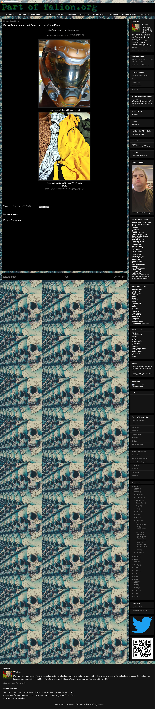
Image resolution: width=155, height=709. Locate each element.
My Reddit (22, 14)
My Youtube (84, 14)
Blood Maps (136, 472)
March (138, 520)
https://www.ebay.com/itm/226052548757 (64, 189)
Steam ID (48, 14)
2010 (136, 593)
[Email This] (40, 207)
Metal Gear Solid (137, 444)
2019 (136, 567)
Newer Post (9, 276)
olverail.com (136, 82)
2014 (136, 582)
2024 (136, 492)
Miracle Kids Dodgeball (139, 462)
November (140, 497)
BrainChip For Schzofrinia (140, 65)
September (140, 503)
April (138, 517)
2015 (136, 579)
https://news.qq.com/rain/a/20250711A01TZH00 (142, 60)
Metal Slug (135, 427)
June (138, 511)
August (138, 506)
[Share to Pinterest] (48, 207)
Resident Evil (136, 434)
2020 (136, 565)
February (139, 550)
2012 (136, 588)
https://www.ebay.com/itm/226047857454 (64, 35)
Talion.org (59, 14)
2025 (136, 489)
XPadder (135, 469)
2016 (136, 576)
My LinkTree (145, 14)
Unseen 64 (135, 465)
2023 (136, 556)
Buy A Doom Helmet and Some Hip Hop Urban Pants (141, 535)
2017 (136, 573)
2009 (136, 596)
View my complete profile (140, 50)
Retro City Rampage (139, 451)
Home (65, 276)
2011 (136, 590)
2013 (136, 585)
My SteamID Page (138, 607)
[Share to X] (44, 207)
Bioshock (135, 430)
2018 (136, 570)
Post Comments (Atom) (70, 284)
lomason (135, 89)
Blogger (101, 704)
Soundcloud (10, 14)
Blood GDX (135, 475)
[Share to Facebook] (46, 207)
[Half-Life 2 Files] (138, 385)
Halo (133, 424)
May (137, 514)
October (139, 500)
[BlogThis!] (42, 207)
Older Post (119, 276)
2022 (136, 559)
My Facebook (35, 14)
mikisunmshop (137, 86)
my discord (72, 14)
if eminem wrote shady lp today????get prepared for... (141, 543)
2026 (136, 486)
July (137, 509)
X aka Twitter (113, 14)
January (139, 552)
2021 (136, 562)
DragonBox (136, 455)
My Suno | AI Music (129, 14)
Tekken (134, 441)
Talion (146, 24)
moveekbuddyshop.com (140, 75)
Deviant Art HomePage (139, 610)
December (140, 494)
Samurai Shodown (138, 420)
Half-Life (135, 437)
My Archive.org (98, 14)
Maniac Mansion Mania (140, 458)
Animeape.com (137, 79)
